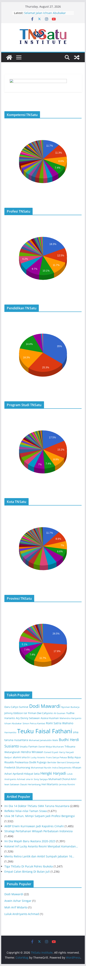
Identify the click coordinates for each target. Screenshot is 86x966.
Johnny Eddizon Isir (15, 713)
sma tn (29, 779)
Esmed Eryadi (51, 752)
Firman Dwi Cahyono (40, 713)
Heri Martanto (49, 784)
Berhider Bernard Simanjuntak (63, 762)
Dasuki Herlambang (30, 784)
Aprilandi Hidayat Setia (26, 773)
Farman (33, 746)
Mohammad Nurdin (41, 767)
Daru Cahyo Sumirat (16, 707)
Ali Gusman (59, 713)
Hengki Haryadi (53, 773)
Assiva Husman (50, 718)
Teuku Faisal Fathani (44, 731)
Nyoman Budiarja (70, 707)
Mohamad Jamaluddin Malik (43, 740)
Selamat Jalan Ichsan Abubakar (45, 13)
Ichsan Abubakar (13, 723)
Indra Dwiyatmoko (62, 767)
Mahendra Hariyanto (70, 718)
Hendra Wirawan (32, 752)
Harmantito (10, 732)
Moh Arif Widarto (15, 907)
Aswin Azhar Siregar (17, 901)
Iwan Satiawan (11, 784)
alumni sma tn (21, 757)
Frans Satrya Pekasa (56, 757)
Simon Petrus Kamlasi (34, 723)
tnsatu (24, 746)
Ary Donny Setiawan (28, 718)
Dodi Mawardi (44, 706)
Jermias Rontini (67, 784)
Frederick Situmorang (17, 767)
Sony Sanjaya (41, 779)
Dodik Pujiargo (38, 762)
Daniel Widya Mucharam (51, 746)
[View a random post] (77, 57)
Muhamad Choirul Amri (62, 779)
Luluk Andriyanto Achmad (21, 914)
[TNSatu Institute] (9, 57)
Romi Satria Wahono (59, 723)
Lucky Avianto (38, 757)
